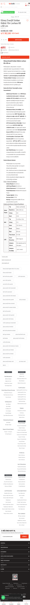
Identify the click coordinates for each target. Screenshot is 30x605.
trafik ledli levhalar (6, 342)
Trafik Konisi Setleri (21, 401)
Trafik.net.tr (15, 588)
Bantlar (21, 497)
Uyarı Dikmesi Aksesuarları (8, 415)
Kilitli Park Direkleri (8, 378)
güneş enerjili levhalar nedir (8, 361)
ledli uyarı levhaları (6, 334)
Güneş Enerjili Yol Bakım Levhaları (8, 509)
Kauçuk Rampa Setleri (22, 443)
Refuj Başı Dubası (21, 415)
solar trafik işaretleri (7, 280)
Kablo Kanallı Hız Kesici (22, 445)
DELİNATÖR (22, 372)
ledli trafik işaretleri (7, 311)
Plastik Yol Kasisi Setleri (22, 430)
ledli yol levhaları (22, 299)
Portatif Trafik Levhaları (22, 502)
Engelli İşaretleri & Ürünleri (21, 500)
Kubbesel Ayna (8, 479)
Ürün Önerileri (5, 263)
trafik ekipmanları (21, 276)
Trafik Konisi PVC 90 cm (22, 399)
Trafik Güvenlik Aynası (8, 477)
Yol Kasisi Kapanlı (8, 434)
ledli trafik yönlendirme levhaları (9, 330)
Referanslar (7, 588)
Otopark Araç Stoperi (8, 383)
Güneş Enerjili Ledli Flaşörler (8, 497)
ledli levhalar (5, 338)
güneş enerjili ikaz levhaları (8, 353)
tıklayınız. (6, 599)
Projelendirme (19, 584)
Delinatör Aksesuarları (22, 383)
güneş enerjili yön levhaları (8, 326)
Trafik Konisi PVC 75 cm (22, 396)
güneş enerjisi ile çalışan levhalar (9, 307)
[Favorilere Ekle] (28, 20)
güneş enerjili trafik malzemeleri (9, 288)
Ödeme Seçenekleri (6, 260)
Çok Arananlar (10, 584)
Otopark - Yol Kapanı (8, 431)
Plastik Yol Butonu (21, 457)
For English (23, 588)
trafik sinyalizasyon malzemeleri (9, 322)
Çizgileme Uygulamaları (9, 586)
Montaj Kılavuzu (24, 583)
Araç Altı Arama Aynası (8, 481)
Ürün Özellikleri (6, 57)
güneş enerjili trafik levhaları (18, 338)
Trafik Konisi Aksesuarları (21, 403)
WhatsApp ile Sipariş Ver (9, 12)
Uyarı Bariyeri (8, 406)
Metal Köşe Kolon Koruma (8, 394)
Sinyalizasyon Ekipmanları (8, 506)
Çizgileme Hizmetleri (21, 477)
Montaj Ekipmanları (21, 506)
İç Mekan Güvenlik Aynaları (8, 484)
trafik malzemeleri (6, 357)
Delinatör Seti (21, 376)
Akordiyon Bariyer (8, 424)
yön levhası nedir (22, 361)
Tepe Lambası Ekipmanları (22, 522)
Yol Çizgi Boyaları (22, 479)
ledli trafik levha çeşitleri (8, 276)
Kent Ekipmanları (22, 509)
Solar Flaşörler (8, 502)
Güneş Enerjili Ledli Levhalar (8, 495)
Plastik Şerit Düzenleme (22, 466)
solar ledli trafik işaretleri (8, 284)
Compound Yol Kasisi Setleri (22, 432)
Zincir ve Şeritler (21, 495)
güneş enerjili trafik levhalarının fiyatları (11, 346)
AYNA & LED (8, 475)
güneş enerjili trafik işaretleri (8, 315)
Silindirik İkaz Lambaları (22, 520)
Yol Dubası (22, 412)
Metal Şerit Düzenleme (22, 471)
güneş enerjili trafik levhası (8, 319)
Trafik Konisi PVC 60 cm (22, 394)
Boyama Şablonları (21, 481)
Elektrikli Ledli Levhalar (8, 493)
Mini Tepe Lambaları (21, 516)
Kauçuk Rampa (22, 441)
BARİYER (8, 372)
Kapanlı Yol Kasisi (22, 436)
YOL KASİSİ (22, 421)
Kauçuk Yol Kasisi (22, 423)
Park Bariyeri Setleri (8, 385)
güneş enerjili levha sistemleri (9, 303)
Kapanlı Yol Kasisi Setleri (21, 439)
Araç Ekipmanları (22, 493)
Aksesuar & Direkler (8, 486)
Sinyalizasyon (8, 500)
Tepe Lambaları (22, 518)
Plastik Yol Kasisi (22, 427)
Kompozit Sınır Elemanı (22, 410)
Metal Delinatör (21, 380)
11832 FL (4, 365)
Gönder (24, 536)
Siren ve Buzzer (21, 525)
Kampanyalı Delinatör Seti (21, 378)
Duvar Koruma (8, 397)
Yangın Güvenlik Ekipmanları (22, 504)
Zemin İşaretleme (22, 484)
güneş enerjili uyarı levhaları (8, 349)
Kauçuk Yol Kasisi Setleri (21, 425)
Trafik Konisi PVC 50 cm (22, 392)
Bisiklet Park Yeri (8, 381)
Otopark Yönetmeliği (6, 583)
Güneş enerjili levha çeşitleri (8, 299)
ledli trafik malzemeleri (7, 291)
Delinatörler (22, 374)
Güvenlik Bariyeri (8, 413)
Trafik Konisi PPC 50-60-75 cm (21, 390)
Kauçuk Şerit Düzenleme (21, 468)
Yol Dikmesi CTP (8, 408)
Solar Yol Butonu (22, 459)
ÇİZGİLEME (22, 475)
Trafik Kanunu (15, 583)
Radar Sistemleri (8, 511)
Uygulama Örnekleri (21, 586)
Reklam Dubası (21, 417)
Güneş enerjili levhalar (7, 272)
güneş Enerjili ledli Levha (20, 334)
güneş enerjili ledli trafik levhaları (9, 295)
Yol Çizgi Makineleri (22, 486)
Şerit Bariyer (8, 422)
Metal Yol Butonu (22, 455)
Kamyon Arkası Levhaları (8, 513)
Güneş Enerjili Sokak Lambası (8, 504)
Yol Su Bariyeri (8, 410)
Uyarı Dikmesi (8, 404)
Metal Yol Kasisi (21, 448)
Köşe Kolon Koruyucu (8, 392)
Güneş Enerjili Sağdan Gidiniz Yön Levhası (11, 268)
